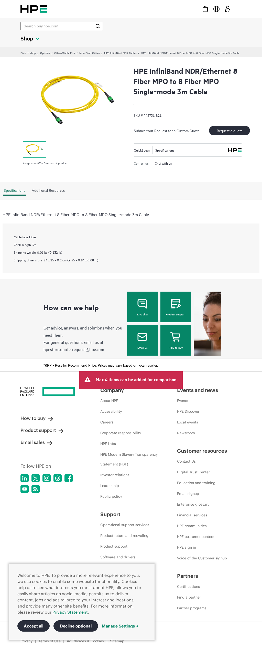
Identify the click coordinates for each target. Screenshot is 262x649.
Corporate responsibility (120, 433)
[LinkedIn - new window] (24, 478)
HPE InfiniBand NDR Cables (120, 53)
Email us (142, 347)
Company (112, 390)
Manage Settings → (120, 626)
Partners (187, 576)
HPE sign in (186, 547)
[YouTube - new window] (24, 489)
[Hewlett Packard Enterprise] (33, 9)
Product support (175, 314)
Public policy (111, 496)
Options (45, 53)
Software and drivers (117, 557)
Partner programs (191, 608)
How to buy (176, 347)
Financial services (192, 515)
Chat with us (163, 163)
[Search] (97, 26)
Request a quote (230, 130)
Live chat (142, 314)
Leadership (109, 485)
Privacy (26, 641)
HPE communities (192, 526)
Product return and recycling (124, 535)
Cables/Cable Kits (64, 53)
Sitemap (117, 641)
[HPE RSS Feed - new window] (35, 489)
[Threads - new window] (57, 478)
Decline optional (76, 626)
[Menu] (239, 9)
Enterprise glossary (193, 504)
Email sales (32, 442)
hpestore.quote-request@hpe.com (73, 349)
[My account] (228, 9)
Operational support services (124, 525)
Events (182, 400)
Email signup (188, 493)
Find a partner (189, 597)
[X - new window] (35, 478)
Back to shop (28, 53)
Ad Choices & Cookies (85, 641)
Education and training (196, 483)
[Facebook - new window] (68, 478)
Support (110, 514)
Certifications (188, 586)
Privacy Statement (70, 612)
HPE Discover (188, 411)
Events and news (197, 390)
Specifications (164, 150)
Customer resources (202, 451)
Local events (187, 422)
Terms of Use (50, 641)
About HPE (109, 400)
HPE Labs (108, 443)
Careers (106, 422)
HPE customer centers (195, 536)
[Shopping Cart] (205, 9)
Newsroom (186, 433)
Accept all (33, 626)
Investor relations (114, 475)
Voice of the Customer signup (202, 558)
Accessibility (111, 411)
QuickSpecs (142, 150)
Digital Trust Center (193, 472)
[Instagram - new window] (46, 478)
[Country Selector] (216, 9)
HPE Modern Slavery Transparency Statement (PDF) (129, 459)
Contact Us (186, 461)
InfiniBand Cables (89, 53)
